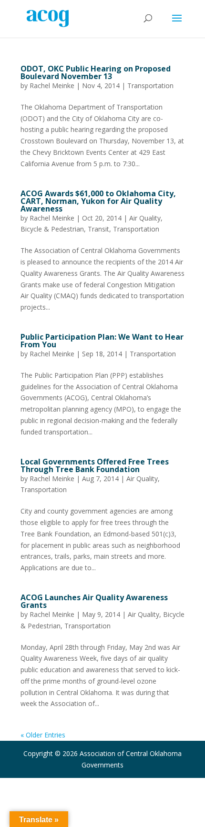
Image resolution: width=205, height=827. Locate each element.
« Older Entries (42, 734)
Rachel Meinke (52, 85)
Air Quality (145, 217)
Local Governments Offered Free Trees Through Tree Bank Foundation (94, 465)
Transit (98, 228)
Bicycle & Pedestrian (52, 228)
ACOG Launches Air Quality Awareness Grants (94, 601)
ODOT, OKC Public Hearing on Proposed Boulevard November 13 (95, 72)
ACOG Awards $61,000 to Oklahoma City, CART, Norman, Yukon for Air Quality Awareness (98, 201)
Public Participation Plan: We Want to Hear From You (102, 341)
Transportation (150, 85)
